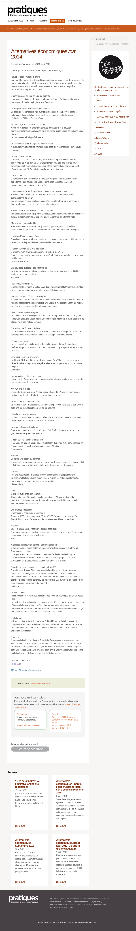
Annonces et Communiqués (109, 111)
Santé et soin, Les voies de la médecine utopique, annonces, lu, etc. (38, 29)
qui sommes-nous (15, 21)
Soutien (97, 148)
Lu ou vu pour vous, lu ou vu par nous (78, 29)
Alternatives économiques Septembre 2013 (24, 842)
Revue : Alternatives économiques (26, 670)
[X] (20, 664)
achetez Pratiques (72, 704)
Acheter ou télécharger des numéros (110, 122)
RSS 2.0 (52, 922)
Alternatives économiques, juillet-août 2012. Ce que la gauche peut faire (68, 844)
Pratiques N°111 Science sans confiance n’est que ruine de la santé (65, 719)
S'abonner (22, 714)
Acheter (56, 714)
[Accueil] (27, 11)
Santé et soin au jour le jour (108, 95)
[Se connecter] (126, 20)
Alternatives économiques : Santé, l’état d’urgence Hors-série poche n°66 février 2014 (70, 787)
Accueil (9, 29)
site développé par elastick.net (88, 922)
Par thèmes (126, 44)
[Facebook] (15, 664)
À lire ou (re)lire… (101, 138)
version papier (61, 725)
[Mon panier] (117, 20)
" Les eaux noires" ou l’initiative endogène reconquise (27, 784)
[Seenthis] (18, 664)
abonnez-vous (20, 707)
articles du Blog (57, 21)
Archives (98, 154)
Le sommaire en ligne (40, 683)
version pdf (60, 728)
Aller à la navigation (8, 2)
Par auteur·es (101, 44)
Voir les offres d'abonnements (28, 725)
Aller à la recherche (34, 2)
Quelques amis (101, 143)
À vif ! (99, 101)
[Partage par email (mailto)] (12, 664)
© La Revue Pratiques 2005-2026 (67, 922)
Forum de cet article (30, 749)
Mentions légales (43, 922)
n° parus (30, 21)
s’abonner (43, 21)
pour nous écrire (75, 21)
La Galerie (98, 127)
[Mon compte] (122, 20)
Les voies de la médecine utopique (112, 106)
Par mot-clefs (113, 44)
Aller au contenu (21, 2)
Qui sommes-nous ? (103, 133)
